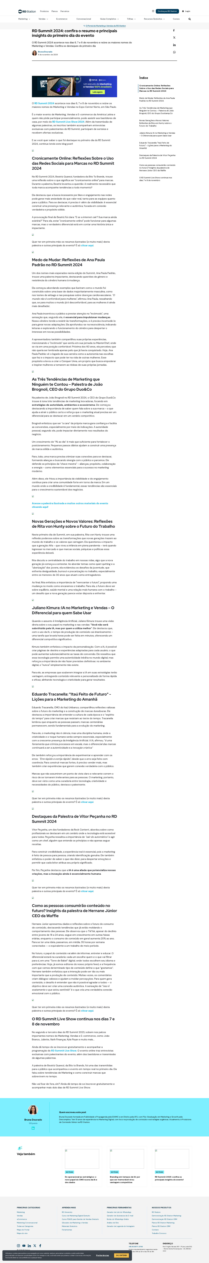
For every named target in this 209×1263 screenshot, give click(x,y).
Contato (155, 1230)
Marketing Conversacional (27, 1223)
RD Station (156, 1212)
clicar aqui (87, 245)
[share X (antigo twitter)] (175, 38)
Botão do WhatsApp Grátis (118, 1219)
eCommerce (22, 1219)
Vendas (20, 1216)
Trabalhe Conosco (159, 1233)
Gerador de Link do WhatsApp (119, 1212)
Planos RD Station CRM (161, 1226)
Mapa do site (22, 1233)
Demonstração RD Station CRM (164, 1219)
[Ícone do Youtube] (23, 1245)
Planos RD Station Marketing (163, 1223)
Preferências (102, 1255)
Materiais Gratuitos (69, 1226)
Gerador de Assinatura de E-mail (120, 1216)
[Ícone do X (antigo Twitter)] (34, 1245)
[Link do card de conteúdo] (82, 1166)
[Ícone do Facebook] (40, 1245)
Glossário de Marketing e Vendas (75, 1223)
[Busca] (189, 19)
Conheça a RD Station (167, 11)
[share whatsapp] (175, 52)
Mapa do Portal (23, 1230)
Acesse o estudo (131, 3)
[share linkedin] (175, 45)
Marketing (21, 1212)
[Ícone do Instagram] (18, 1245)
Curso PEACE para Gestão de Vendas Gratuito (80, 1219)
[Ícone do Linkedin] (29, 1245)
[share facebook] (175, 30)
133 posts (33, 1123)
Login (187, 11)
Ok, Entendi (121, 1255)
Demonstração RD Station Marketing (166, 1216)
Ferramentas (67, 1230)
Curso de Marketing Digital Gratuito (76, 1216)
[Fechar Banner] (196, 3)
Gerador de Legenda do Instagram (120, 1226)
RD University (67, 1212)
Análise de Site (113, 1223)
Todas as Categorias (25, 1226)
